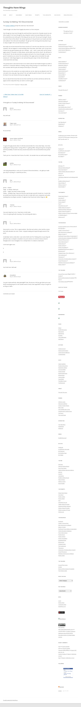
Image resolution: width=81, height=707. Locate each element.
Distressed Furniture (63, 46)
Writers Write (61, 264)
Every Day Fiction (62, 169)
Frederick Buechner (63, 63)
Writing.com (61, 217)
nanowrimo (61, 177)
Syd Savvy (60, 111)
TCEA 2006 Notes (47, 15)
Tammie (12, 205)
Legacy (60, 691)
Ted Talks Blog (61, 122)
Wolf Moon (57, 15)
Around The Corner (63, 274)
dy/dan (60, 276)
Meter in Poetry (62, 234)
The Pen (17, 84)
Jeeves (12, 108)
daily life (65, 674)
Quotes (62, 291)
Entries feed (61, 602)
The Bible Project (62, 78)
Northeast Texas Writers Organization (67, 236)
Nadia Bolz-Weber (62, 65)
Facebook (60, 149)
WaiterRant (61, 124)
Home (4, 15)
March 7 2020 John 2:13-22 (68, 658)
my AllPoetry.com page (63, 150)
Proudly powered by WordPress (10, 700)
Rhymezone (61, 251)
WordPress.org (62, 606)
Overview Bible (62, 67)
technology (69, 673)
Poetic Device (61, 243)
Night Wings (28, 15)
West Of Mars (61, 183)
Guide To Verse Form (63, 230)
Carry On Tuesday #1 (46, 94)
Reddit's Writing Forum (63, 181)
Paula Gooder (61, 69)
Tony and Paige (62, 112)
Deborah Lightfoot (62, 101)
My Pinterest (61, 152)
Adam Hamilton (62, 61)
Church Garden (65, 646)
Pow (59, 204)
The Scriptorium (62, 255)
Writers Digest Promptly (64, 211)
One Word (60, 198)
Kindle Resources (68, 15)
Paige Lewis (13, 123)
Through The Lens (62, 90)
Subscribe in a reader (64, 21)
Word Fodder (61, 186)
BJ (10, 260)
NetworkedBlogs (67, 668)
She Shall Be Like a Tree (64, 107)
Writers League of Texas (64, 213)
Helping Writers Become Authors (66, 171)
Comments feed (62, 604)
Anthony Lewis (61, 99)
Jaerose (60, 173)
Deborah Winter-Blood (63, 167)
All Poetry (60, 166)
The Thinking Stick (62, 281)
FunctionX (60, 226)
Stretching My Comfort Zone (65, 109)
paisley (12, 163)
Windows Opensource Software (66, 262)
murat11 (60, 175)
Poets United (61, 202)
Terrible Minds (61, 52)
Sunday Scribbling (9, 25)
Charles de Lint (61, 44)
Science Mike (61, 75)
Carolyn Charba (62, 654)
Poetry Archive (61, 245)
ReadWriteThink (62, 249)
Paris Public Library (62, 241)
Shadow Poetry (62, 253)
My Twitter (60, 156)
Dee (11, 180)
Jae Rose (62, 687)
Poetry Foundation (62, 247)
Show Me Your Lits (62, 205)
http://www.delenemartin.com (65, 629)
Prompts (37, 15)
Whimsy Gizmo (61, 185)
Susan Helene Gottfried (16, 138)
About (10, 15)
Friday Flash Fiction (62, 196)
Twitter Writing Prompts (63, 207)
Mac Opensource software (64, 232)
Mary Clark (61, 105)
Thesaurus (61, 257)
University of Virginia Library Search (66, 259)
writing (65, 673)
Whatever (60, 126)
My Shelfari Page (62, 154)
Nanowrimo (19, 15)
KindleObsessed (62, 135)
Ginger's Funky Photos (63, 103)
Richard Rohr (61, 73)
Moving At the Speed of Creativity (66, 278)
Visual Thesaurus (62, 260)
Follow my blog (68, 676)
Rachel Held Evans (62, 71)
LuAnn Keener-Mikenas (64, 48)
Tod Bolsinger (61, 80)
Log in (59, 601)
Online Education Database (65, 238)
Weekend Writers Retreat (64, 209)
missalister (13, 275)
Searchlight (61, 76)
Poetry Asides (61, 200)
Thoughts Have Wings (14, 7)
